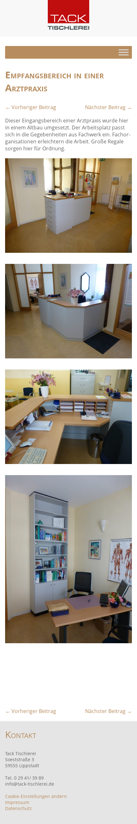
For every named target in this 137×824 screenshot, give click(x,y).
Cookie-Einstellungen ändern (36, 796)
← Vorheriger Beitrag (30, 107)
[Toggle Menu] (124, 52)
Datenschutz (18, 808)
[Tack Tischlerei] (68, 15)
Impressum (17, 802)
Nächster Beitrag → (108, 107)
